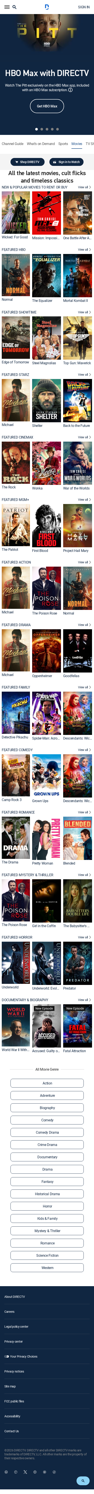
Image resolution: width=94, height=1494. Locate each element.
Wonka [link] (37, 488)
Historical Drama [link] (47, 1193)
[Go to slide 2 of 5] (41, 129)
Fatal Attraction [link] (74, 1050)
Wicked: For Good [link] (15, 237)
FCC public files (14, 1401)
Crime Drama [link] (47, 1144)
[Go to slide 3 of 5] (47, 129)
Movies (76, 143)
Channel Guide (12, 143)
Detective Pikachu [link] (15, 737)
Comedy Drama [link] (47, 1132)
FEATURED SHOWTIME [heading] (19, 312)
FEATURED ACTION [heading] (16, 562)
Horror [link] (47, 1206)
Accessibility (12, 1416)
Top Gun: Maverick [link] (77, 363)
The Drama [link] (10, 862)
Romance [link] (47, 1243)
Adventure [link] (47, 1095)
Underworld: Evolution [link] (48, 988)
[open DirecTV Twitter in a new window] (25, 1472)
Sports (63, 143)
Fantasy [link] (48, 1181)
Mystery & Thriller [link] (47, 1230)
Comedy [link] (47, 1120)
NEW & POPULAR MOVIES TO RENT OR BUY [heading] (35, 187)
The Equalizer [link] (42, 300)
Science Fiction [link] (47, 1255)
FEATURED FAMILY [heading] (16, 687)
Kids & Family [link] (47, 1218)
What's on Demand (41, 143)
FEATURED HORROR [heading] (17, 937)
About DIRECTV (14, 1297)
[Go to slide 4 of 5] (52, 129)
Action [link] (47, 1083)
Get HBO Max (47, 106)
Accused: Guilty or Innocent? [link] (53, 1050)
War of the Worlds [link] (76, 488)
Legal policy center (16, 1326)
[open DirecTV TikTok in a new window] (54, 1472)
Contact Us (11, 1431)
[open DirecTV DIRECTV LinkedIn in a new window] (6, 1472)
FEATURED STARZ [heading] (15, 374)
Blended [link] (69, 863)
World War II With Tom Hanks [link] (23, 1049)
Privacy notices (14, 1371)
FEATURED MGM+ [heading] (15, 499)
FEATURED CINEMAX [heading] (17, 437)
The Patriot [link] (10, 549)
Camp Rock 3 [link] (11, 799)
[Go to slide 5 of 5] (57, 129)
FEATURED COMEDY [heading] (17, 750)
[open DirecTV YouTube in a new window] (44, 1472)
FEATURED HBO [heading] (14, 249)
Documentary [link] (47, 1157)
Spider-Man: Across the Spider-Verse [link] (58, 738)
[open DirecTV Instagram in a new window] (35, 1472)
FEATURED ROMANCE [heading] (18, 812)
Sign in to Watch (69, 162)
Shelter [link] (37, 425)
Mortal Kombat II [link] (75, 300)
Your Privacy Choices (23, 1356)
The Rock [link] (9, 487)
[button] (7, 7)
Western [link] (48, 1267)
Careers (9, 1311)
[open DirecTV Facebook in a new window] (15, 1472)
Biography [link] (47, 1107)
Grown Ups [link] (40, 800)
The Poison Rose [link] (44, 613)
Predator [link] (69, 988)
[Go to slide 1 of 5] (36, 129)
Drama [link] (47, 1169)
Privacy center (13, 1341)
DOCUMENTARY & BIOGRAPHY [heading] (25, 1000)
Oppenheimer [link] (42, 675)
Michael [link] (8, 424)
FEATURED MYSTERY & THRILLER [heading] (27, 875)
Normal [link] (7, 299)
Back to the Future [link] (76, 425)
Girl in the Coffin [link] (44, 925)
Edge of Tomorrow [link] (15, 362)
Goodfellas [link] (71, 675)
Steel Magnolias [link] (44, 363)
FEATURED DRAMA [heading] (16, 625)
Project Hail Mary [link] (76, 550)
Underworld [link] (10, 987)
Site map (10, 1386)
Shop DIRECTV (29, 162)
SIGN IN (84, 7)
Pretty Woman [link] (42, 863)
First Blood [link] (40, 550)
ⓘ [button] (70, 90)
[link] (16, 212)
